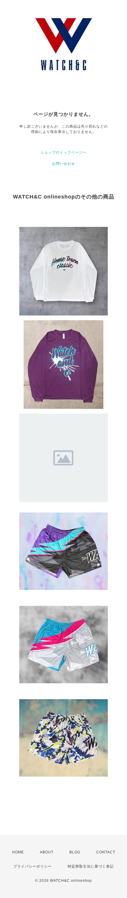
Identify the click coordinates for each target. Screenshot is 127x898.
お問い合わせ (63, 164)
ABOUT (46, 852)
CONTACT (105, 852)
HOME (18, 852)
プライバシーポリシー (32, 866)
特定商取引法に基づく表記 (91, 866)
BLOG (74, 852)
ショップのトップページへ (63, 152)
